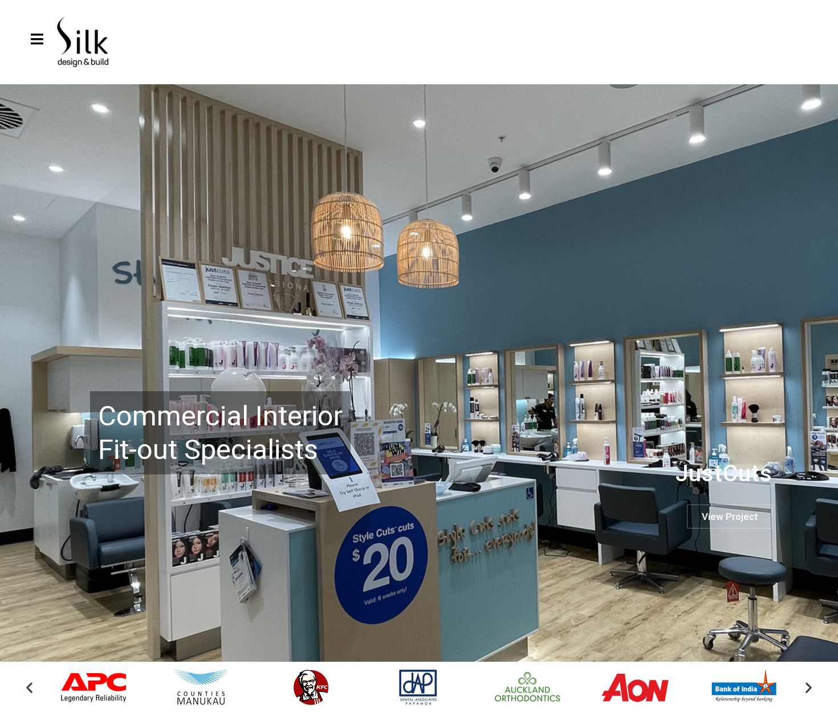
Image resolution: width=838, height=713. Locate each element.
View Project (730, 516)
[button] (29, 688)
